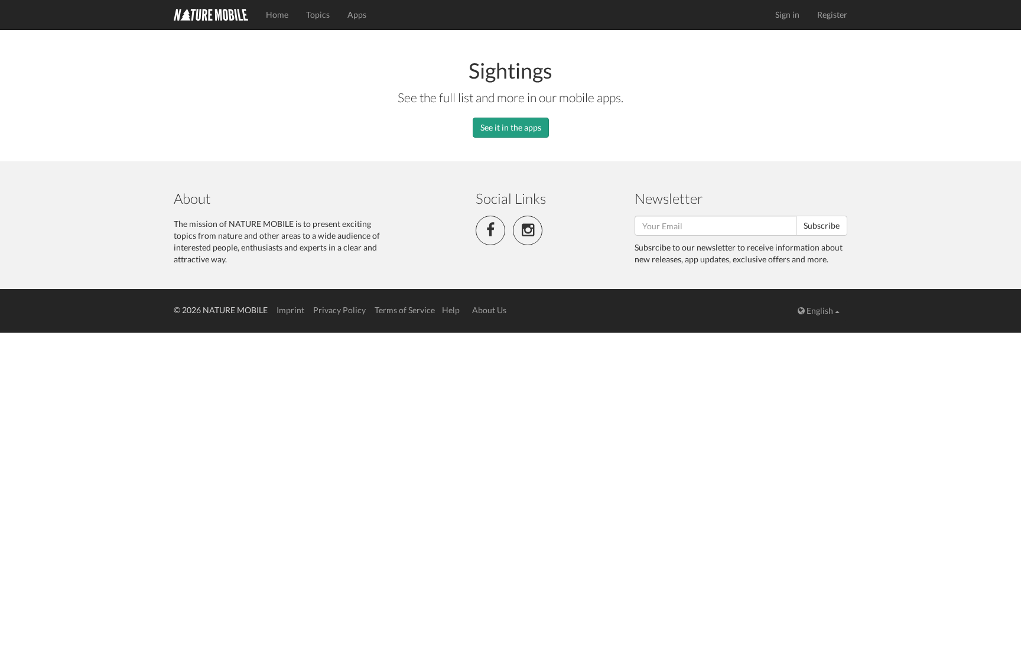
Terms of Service (405, 310)
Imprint (290, 310)
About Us (489, 310)
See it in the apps (510, 127)
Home (277, 14)
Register (832, 14)
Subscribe (822, 225)
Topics (318, 14)
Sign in (787, 14)
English (820, 310)
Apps (356, 14)
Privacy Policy (339, 310)
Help (451, 310)
